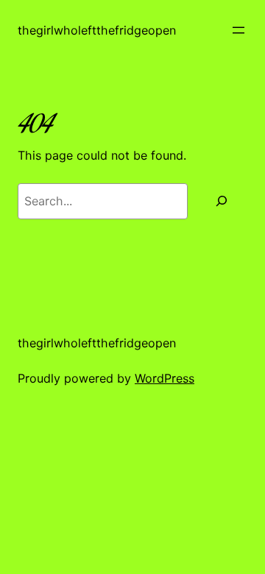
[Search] (221, 201)
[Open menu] (238, 30)
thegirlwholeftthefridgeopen (97, 30)
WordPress (164, 378)
